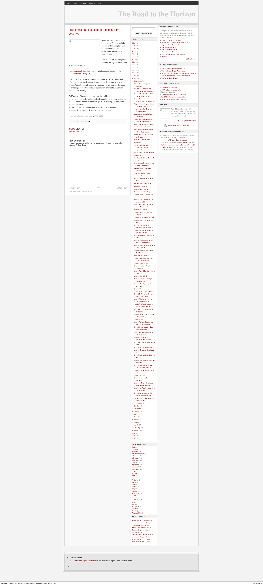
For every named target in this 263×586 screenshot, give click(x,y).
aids (133, 471)
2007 (134, 433)
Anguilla (134, 489)
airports (134, 478)
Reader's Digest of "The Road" (171, 40)
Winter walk (137, 142)
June (136, 417)
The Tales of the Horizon (169, 78)
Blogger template (8, 583)
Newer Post (74, 188)
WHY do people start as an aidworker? (174, 94)
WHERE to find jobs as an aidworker (173, 97)
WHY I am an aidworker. (169, 87)
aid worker (135, 469)
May (135, 419)
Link (84, 122)
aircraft (134, 473)
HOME (68, 3)
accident (135, 449)
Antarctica (135, 493)
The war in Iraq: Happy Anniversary (173, 71)
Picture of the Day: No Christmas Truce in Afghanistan (141, 147)
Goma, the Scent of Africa (169, 52)
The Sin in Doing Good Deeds (143, 127)
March (136, 425)
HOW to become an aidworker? (171, 90)
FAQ (99, 3)
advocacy (135, 458)
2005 (134, 438)
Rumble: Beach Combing (142, 192)
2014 (134, 62)
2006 (134, 436)
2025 (134, 46)
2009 (134, 75)
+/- (68, 566)
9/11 (133, 447)
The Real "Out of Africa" (169, 49)
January (137, 430)
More (178, 121)
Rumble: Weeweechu (141, 189)
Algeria (134, 484)
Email (194, 121)
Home (98, 187)
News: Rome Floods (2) (141, 255)
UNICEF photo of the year (142, 183)
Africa (134, 462)
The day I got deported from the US (173, 68)
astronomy (135, 506)
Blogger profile (186, 121)
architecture (136, 500)
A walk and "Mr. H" (140, 155)
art (133, 502)
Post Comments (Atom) (84, 191)
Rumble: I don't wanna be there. (144, 217)
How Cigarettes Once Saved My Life (173, 54)
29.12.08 (80, 122)
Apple (134, 495)
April (135, 422)
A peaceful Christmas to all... (143, 166)
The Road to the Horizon (157, 13)
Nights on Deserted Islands (170, 45)
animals (134, 491)
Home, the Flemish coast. (142, 140)
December (137, 81)
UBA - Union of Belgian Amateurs (82, 561)
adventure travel (137, 453)
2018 (134, 56)
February (137, 427)
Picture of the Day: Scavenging (144, 152)
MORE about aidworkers (169, 99)
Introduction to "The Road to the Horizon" (175, 42)
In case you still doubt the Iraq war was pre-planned (178, 73)
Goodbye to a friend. (140, 186)
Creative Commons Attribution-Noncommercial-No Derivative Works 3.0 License (178, 145)
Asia (133, 504)
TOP (260, 583)
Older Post (122, 188)
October (137, 406)
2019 (134, 54)
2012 (134, 67)
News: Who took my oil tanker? (144, 347)
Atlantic (134, 508)
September (138, 408)
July (135, 414)
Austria (134, 511)
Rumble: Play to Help (140, 276)
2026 (134, 43)
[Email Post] (88, 122)
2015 (134, 59)
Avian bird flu (136, 513)
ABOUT (75, 3)
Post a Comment (75, 132)
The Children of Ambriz (169, 47)
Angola (134, 486)
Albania (134, 482)
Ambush (164, 56)
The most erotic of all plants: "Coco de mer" (175, 76)
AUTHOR (83, 3)
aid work (135, 467)
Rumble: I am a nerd (140, 375)
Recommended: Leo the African (144, 163)
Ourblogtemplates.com (44, 583)
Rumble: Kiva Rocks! (141, 209)
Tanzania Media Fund (77, 74)
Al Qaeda (135, 480)
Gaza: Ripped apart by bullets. (144, 124)
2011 (134, 70)
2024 (134, 48)
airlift (133, 475)
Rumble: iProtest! (139, 319)
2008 (134, 78)
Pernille (80, 116)
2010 (134, 73)
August (136, 411)
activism (135, 451)
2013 (134, 65)
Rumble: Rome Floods (141, 263)
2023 (134, 51)
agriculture (135, 465)
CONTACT (92, 3)
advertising (135, 456)
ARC (133, 497)
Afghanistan (136, 460)
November (137, 403)
